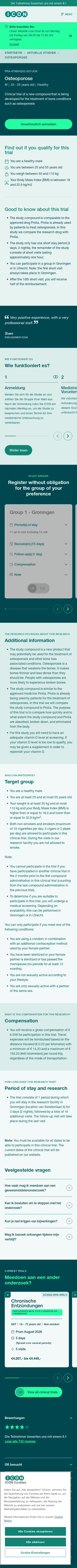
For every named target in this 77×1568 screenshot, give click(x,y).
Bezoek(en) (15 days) (29, 543)
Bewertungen (14, 1417)
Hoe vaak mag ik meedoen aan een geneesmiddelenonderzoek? (30, 1188)
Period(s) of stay (26, 524)
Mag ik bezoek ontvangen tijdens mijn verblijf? (32, 1237)
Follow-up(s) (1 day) (28, 554)
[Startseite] (16, 14)
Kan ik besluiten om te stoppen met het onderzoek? (33, 1205)
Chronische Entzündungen (27, 1303)
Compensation (25, 564)
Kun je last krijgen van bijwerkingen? (31, 1221)
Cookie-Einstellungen (35, 1552)
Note (17, 574)
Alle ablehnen (35, 1542)
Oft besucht (13, 1464)
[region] (35, 1518)
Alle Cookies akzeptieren (35, 1531)
